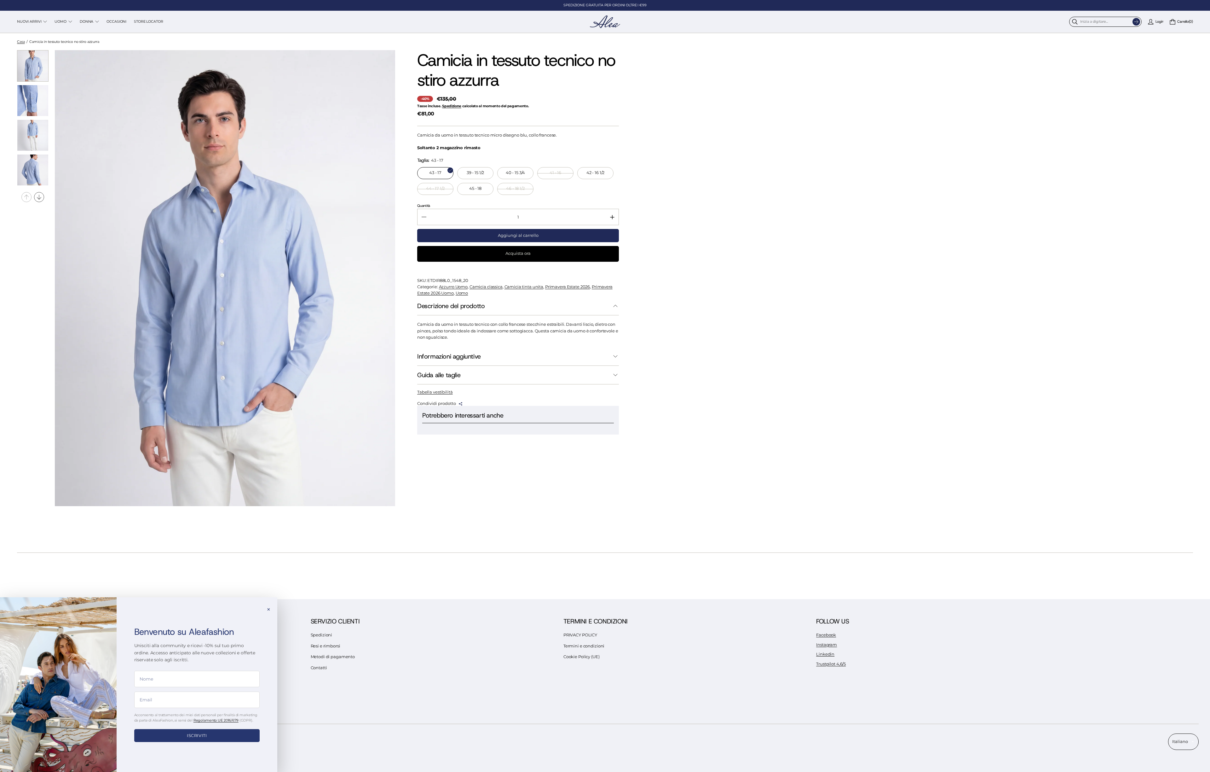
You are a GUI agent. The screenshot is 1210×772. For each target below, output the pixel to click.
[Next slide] (39, 197)
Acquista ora (518, 253)
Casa (21, 41)
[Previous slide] (26, 197)
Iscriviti (197, 735)
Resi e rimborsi (325, 646)
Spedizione (451, 106)
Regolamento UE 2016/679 (216, 720)
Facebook (826, 635)
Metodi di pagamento (333, 656)
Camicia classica (486, 286)
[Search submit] (1136, 21)
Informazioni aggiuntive (449, 356)
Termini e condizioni (583, 646)
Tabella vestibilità (435, 392)
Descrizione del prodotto (451, 306)
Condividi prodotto (436, 404)
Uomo (462, 293)
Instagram (826, 644)
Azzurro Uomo (453, 286)
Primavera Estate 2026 (567, 286)
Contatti (319, 667)
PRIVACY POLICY (580, 635)
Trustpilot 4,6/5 (831, 664)
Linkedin (825, 654)
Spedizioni (321, 635)
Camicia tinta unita (524, 286)
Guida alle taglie (438, 375)
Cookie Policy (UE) (581, 656)
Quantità (423, 205)
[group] (33, 66)
